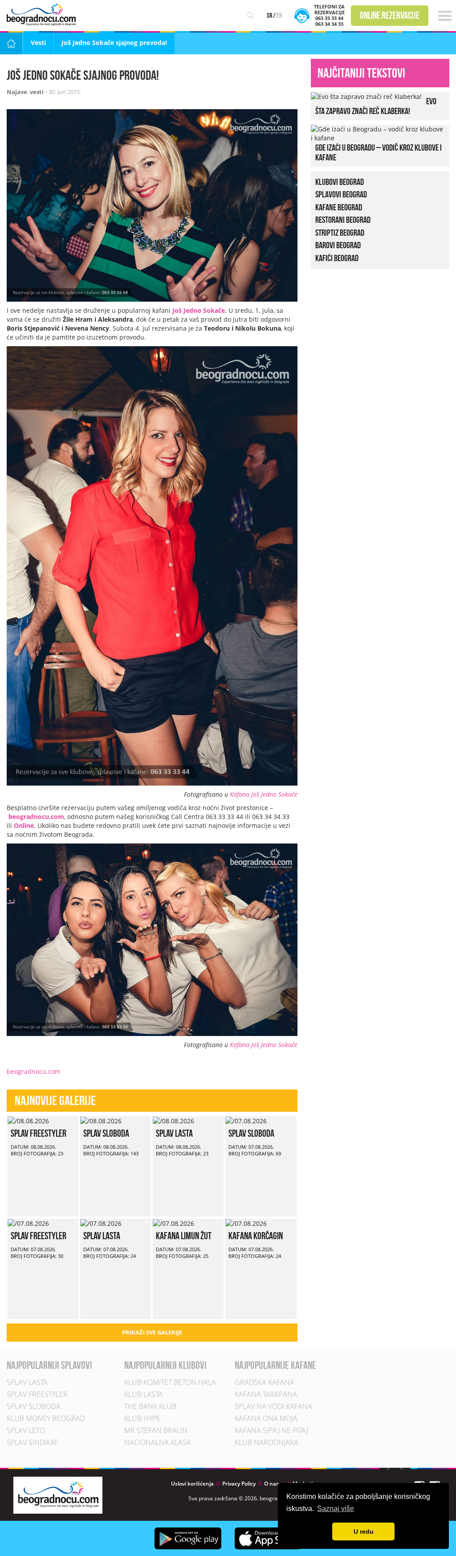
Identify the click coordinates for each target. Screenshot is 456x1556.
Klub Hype (142, 1418)
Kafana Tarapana (266, 1394)
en (279, 15)
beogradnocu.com (36, 816)
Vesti (38, 42)
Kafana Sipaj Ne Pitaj (271, 1430)
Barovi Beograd (338, 245)
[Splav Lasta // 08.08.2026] (173, 1120)
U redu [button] (364, 1531)
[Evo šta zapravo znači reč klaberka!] (366, 96)
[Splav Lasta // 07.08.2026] (101, 1223)
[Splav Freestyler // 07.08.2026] (28, 1223)
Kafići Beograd (336, 258)
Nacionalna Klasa (157, 1442)
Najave (17, 92)
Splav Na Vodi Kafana (273, 1406)
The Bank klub (150, 1406)
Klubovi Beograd (339, 182)
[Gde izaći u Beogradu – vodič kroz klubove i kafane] (378, 132)
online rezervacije (389, 15)
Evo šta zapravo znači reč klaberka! (375, 106)
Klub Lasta (143, 1394)
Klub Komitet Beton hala (170, 1382)
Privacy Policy (239, 1483)
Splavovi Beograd (341, 194)
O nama (274, 1483)
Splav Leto (26, 1430)
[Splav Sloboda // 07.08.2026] (246, 1120)
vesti (37, 92)
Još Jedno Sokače (198, 310)
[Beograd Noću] (57, 1494)
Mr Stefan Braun (155, 1430)
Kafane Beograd (338, 207)
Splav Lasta (174, 1133)
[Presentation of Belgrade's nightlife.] (42, 14)
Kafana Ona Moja (266, 1418)
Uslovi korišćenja (192, 1483)
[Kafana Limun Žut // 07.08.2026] (173, 1223)
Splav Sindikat (32, 1442)
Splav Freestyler (38, 1133)
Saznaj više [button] (335, 1508)
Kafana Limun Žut (184, 1235)
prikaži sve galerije (152, 1332)
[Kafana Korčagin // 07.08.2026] (246, 1223)
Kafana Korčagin (255, 1235)
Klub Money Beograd (46, 1418)
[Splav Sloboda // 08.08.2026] (101, 1120)
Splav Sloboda (106, 1133)
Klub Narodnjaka (266, 1442)
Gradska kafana (264, 1382)
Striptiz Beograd (339, 232)
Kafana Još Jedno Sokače (263, 794)
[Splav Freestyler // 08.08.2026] (28, 1120)
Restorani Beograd (342, 220)
